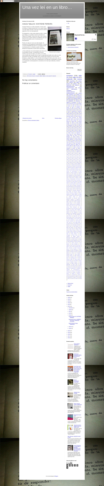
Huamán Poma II (69, 203)
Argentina (78, 132)
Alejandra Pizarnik (71, 167)
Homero (69, 140)
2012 (81, 104)
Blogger (56, 476)
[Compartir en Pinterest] (44, 74)
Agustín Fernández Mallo (77, 166)
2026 (69, 297)
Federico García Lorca (70, 189)
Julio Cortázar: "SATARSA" (77, 344)
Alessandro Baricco (70, 116)
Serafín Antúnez (69, 255)
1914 (81, 154)
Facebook (70, 285)
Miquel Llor (78, 144)
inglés (77, 82)
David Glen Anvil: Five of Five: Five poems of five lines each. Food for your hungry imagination (78, 369)
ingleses (68, 102)
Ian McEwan (77, 203)
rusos (69, 150)
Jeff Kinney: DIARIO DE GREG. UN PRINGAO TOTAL (78, 355)
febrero (70, 326)
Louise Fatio (68, 226)
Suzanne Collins (69, 259)
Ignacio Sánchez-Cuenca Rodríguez (73, 204)
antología (68, 148)
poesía (68, 83)
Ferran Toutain (79, 189)
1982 (81, 113)
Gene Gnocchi (79, 195)
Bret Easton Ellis (69, 180)
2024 (69, 301)
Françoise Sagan (77, 191)
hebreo (67, 273)
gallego (74, 272)
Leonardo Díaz (69, 223)
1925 (79, 125)
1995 (71, 162)
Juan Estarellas (71, 219)
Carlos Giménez (75, 181)
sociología (80, 277)
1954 (76, 108)
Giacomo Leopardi (70, 199)
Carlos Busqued (77, 134)
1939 (77, 157)
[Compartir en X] (41, 74)
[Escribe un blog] (40, 74)
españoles (72, 81)
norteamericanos (70, 93)
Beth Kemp (72, 177)
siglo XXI (76, 77)
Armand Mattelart (77, 175)
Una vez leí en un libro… (47, 7)
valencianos (74, 89)
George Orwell (72, 196)
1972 (67, 129)
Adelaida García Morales (76, 164)
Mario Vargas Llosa (74, 232)
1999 (77, 162)
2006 (77, 104)
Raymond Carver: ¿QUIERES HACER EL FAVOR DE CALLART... (75, 320)
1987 (79, 108)
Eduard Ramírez (76, 136)
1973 (71, 129)
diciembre (71, 307)
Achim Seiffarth (77, 163)
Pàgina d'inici (70, 283)
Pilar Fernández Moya (76, 246)
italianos (44, 75)
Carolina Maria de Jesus (71, 135)
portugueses (70, 125)
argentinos (71, 94)
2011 (67, 131)
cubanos (72, 270)
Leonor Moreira (76, 223)
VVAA (73, 122)
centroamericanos (76, 269)
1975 (74, 129)
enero (70, 328)
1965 (76, 127)
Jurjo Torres (68, 222)
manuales (78, 107)
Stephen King (73, 256)
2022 (72, 163)
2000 (71, 109)
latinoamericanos (70, 86)
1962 (69, 127)
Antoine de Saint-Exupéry (71, 171)
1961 (79, 112)
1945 (72, 158)
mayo (70, 315)
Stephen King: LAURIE (77, 393)
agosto (70, 309)
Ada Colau (68, 164)
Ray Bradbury (74, 249)
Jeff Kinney (72, 141)
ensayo (80, 87)
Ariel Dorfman (74, 173)
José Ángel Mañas (69, 218)
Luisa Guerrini (77, 227)
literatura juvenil (71, 97)
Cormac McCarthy (72, 117)
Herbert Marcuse (78, 139)
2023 (69, 302)
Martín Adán (74, 235)
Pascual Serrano (77, 241)
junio (70, 313)
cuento (80, 93)
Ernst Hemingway (77, 186)
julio (70, 311)
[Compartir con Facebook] (43, 74)
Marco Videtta (70, 231)
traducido (54, 75)
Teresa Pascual (77, 259)
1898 (67, 154)
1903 (74, 154)
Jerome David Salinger (75, 209)
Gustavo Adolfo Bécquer (75, 200)
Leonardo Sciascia (70, 144)
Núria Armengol (70, 241)
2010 (67, 103)
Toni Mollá (75, 260)
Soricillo (67, 256)
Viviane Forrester (76, 146)
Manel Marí (74, 121)
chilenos (67, 270)
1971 (74, 113)
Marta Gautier (74, 233)
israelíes (73, 273)
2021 (74, 131)
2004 (77, 109)
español (77, 94)
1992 (79, 130)
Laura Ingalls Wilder (76, 222)
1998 (67, 109)
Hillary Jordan (69, 201)
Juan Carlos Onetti (78, 218)
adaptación (70, 100)
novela (47, 75)
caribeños (78, 268)
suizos (76, 278)
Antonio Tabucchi (32, 75)
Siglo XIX (70, 98)
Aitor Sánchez (79, 131)
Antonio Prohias (74, 172)
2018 (73, 106)
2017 (69, 336)
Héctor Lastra (75, 140)
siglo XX (50, 75)
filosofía (72, 99)
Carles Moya (69, 134)
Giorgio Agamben (69, 139)
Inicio (43, 118)
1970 (77, 159)
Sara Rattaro (77, 254)
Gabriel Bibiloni (74, 194)
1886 (69, 153)
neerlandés (74, 274)
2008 (79, 102)
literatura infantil (77, 98)
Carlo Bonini (68, 181)
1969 (71, 113)
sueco (69, 278)
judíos (72, 149)
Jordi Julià (80, 213)
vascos (80, 278)
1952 (74, 126)
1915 (75, 125)
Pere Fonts (73, 245)
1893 (76, 153)
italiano (41, 75)
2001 (81, 162)
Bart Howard (76, 176)
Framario (69, 190)
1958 (67, 159)
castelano (68, 269)
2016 (81, 99)
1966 (74, 159)
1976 (77, 129)
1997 (74, 162)
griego (79, 148)
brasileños (80, 103)
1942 (72, 108)
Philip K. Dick (68, 246)
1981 (77, 113)
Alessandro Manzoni (74, 168)
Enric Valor (70, 185)
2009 (77, 99)
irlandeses (80, 111)
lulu (68, 23)
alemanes (78, 106)
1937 (74, 157)
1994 (28, 75)
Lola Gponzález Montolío (75, 224)
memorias (68, 274)
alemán (67, 107)
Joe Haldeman (73, 213)
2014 (69, 106)
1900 (71, 154)
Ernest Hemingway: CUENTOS (76, 381)
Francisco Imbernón (76, 190)
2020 (71, 131)
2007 (81, 109)
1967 (79, 127)
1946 (76, 158)
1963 (72, 127)
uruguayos (78, 150)
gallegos (78, 272)
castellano (68, 90)
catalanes (80, 95)
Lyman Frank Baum (70, 228)
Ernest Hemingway (69, 186)
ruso (81, 149)
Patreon (68, 28)
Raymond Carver (73, 103)
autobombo (74, 111)
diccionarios (78, 270)
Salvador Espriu (69, 254)
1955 (72, 112)
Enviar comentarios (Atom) (33, 120)
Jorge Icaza (70, 214)
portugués (74, 102)
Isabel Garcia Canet (70, 205)
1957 (81, 126)
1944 (69, 158)
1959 (71, 159)
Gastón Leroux (72, 195)
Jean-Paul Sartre (75, 208)
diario (73, 107)
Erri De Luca (68, 187)
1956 (77, 126)
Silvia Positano (77, 255)
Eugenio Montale (69, 138)
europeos (37, 75)
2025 (69, 299)
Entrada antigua (58, 118)
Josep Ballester (77, 214)
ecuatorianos (68, 272)
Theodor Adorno (69, 260)
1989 (72, 130)
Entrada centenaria (76, 185)
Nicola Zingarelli (74, 240)
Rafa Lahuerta (69, 247)
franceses (78, 100)
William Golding (74, 263)
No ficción (80, 240)
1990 (76, 130)
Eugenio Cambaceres (76, 187)
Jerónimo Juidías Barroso (71, 210)
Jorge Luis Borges (76, 143)
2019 (67, 99)
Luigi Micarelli (75, 226)
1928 (67, 126)
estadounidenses (70, 91)
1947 (69, 112)
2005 (74, 95)
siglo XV (75, 277)
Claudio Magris (73, 182)
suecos (72, 278)
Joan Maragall (74, 212)
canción (73, 148)
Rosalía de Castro (74, 251)
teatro (73, 150)
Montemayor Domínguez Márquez (72, 237)
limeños (78, 273)
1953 (79, 158)
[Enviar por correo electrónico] (38, 74)
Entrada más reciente (27, 118)
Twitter (69, 286)
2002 (74, 109)
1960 (76, 112)
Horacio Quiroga (77, 201)
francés (69, 104)
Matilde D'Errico (76, 236)
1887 (72, 153)
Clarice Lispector (78, 116)
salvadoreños (70, 277)
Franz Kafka (68, 191)
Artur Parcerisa (69, 176)
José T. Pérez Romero (77, 217)
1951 (71, 126)
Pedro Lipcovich (75, 242)
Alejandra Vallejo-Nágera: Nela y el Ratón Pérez (77, 426)
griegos (67, 149)
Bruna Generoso (77, 180)
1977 (81, 129)
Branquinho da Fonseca (75, 178)
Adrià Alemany (68, 166)
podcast (76, 149)
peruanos (68, 108)
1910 (77, 154)
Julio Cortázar (73, 120)
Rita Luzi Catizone (74, 250)
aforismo (80, 265)
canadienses (73, 268)
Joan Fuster (78, 141)
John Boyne (68, 143)
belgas (67, 268)
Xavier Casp (74, 264)
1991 (67, 162)
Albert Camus (71, 132)
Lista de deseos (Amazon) (73, 47)
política (79, 274)
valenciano (68, 95)
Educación (79, 97)
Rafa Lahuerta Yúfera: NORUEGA (73, 324)
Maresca (75, 231)
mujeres (71, 82)
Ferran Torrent (77, 138)
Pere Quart (78, 245)
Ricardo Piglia (69, 145)
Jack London (78, 205)
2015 (69, 163)
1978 (69, 130)
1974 (81, 159)
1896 (79, 153)
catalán (80, 81)
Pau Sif (68, 242)
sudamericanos (70, 87)
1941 (81, 157)
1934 (67, 157)
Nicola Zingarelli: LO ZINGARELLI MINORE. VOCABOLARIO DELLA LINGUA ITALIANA (77, 448)
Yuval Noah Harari (74, 265)
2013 (69, 111)
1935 (71, 157)
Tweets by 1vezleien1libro (71, 292)
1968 (67, 113)
